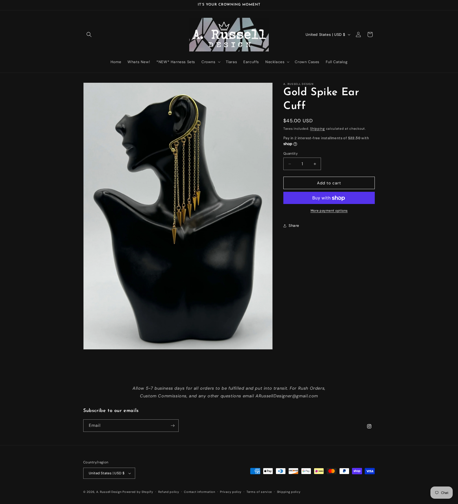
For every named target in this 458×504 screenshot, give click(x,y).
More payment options (329, 211)
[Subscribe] (172, 425)
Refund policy (168, 491)
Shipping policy (289, 491)
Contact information (199, 491)
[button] (89, 34)
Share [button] (294, 225)
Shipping (317, 129)
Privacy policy (230, 491)
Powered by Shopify (137, 492)
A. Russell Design (109, 492)
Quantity (290, 153)
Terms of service (259, 491)
